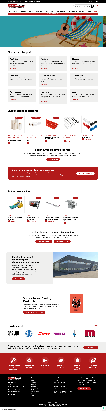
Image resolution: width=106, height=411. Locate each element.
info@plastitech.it (16, 391)
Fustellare (82, 11)
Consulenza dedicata (93, 366)
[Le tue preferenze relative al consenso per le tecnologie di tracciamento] (103, 408)
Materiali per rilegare (88, 135)
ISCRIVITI (91, 347)
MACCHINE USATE (62, 241)
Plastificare (15, 11)
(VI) (24, 386)
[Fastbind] (44, 333)
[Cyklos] (29, 333)
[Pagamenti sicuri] (45, 361)
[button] (95, 326)
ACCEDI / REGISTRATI (85, 173)
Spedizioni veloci (61, 366)
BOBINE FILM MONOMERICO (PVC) (34, 139)
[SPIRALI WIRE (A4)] (71, 124)
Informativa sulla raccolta (9, 409)
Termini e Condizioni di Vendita (63, 391)
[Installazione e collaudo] (13, 361)
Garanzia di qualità (77, 367)
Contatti (56, 380)
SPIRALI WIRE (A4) (68, 139)
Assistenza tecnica (29, 366)
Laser (89, 11)
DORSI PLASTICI (86, 137)
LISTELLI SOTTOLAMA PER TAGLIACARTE (52, 138)
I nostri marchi (16, 326)
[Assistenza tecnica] (29, 361)
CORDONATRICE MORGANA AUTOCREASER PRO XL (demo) (70, 219)
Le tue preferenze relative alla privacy (53, 405)
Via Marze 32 (11, 384)
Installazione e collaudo (14, 367)
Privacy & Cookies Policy (61, 393)
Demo (28, 216)
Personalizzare (72, 11)
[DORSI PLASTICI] (90, 124)
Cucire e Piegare (49, 11)
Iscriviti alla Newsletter (60, 388)
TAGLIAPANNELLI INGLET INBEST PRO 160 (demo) (52, 218)
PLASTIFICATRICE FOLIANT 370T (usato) (15, 218)
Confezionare (61, 11)
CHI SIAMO (18, 278)
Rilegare (31, 11)
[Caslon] (14, 333)
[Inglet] (59, 333)
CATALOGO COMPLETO (44, 241)
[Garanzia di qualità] (76, 361)
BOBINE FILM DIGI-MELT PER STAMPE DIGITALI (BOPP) (15, 139)
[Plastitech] (16, 6)
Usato (96, 11)
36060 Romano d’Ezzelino (15, 386)
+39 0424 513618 (15, 389)
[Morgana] (90, 333)
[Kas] (75, 333)
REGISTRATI (84, 388)
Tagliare (23, 11)
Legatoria (39, 11)
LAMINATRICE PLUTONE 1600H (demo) (33, 218)
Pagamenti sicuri (45, 366)
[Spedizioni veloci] (61, 361)
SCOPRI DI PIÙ (13, 68)
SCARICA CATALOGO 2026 (34, 312)
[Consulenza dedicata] (93, 361)
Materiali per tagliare (51, 135)
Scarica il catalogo (59, 386)
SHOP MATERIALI (52, 14)
